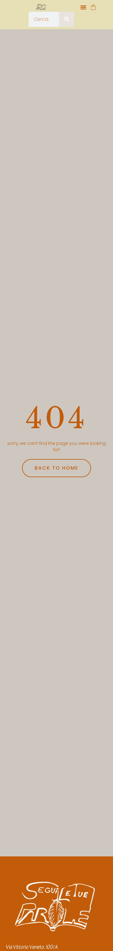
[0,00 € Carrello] (93, 7)
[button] (83, 7)
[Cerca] (66, 19)
